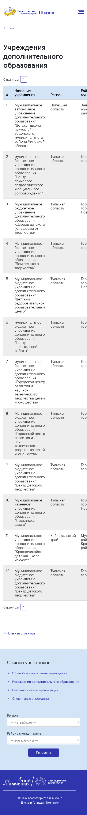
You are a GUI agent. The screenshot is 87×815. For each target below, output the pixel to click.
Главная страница (21, 633)
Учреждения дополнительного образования (45, 681)
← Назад (9, 28)
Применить (43, 752)
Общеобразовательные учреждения (39, 673)
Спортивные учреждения (31, 698)
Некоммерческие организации (35, 690)
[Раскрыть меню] (81, 12)
